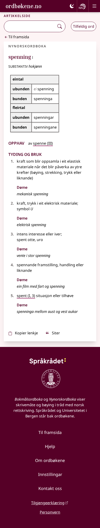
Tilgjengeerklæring (47, 502)
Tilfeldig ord (83, 26)
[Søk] (59, 26)
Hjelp (50, 446)
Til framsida (18, 36)
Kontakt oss (50, 488)
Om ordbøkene (50, 460)
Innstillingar (50, 474)
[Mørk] (72, 6)
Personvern (50, 512)
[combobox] (29, 26)
